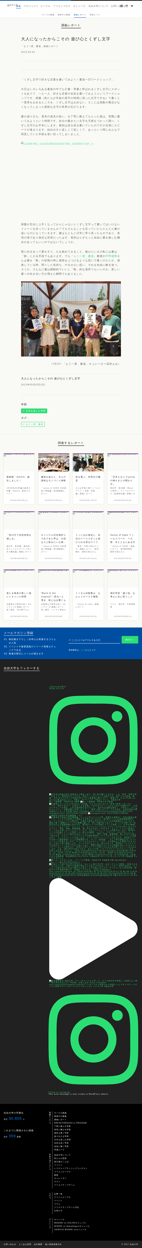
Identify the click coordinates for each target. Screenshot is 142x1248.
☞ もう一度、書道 (32, 424)
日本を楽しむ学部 (62, 1140)
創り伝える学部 (61, 1136)
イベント (58, 1165)
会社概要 (38, 1244)
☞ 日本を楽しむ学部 (34, 411)
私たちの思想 (60, 1158)
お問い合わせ (10, 1244)
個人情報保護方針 (53, 1244)
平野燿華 (111, 256)
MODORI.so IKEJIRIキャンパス (70, 1223)
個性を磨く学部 (61, 1133)
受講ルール (59, 1150)
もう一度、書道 (83, 256)
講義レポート (60, 1120)
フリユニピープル (62, 1172)
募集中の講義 (60, 1116)
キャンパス (59, 1219)
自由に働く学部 (61, 1146)
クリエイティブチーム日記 (66, 1207)
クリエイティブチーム (64, 1185)
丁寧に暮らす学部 (62, 1126)
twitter (132, 6)
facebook (122, 6)
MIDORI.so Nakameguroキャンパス (72, 1226)
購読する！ (130, 640)
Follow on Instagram (59, 1092)
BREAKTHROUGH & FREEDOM (70, 1123)
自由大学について (62, 1155)
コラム (57, 1204)
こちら (82, 650)
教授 (56, 1175)
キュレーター (60, 1178)
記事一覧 (58, 1194)
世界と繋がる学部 (62, 1130)
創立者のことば (61, 1162)
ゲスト (57, 1182)
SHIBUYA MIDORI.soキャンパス (70, 1229)
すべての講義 (60, 1113)
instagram (127, 6)
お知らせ (58, 1211)
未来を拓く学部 (61, 1143)
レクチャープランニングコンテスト (71, 1168)
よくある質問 (25, 1244)
